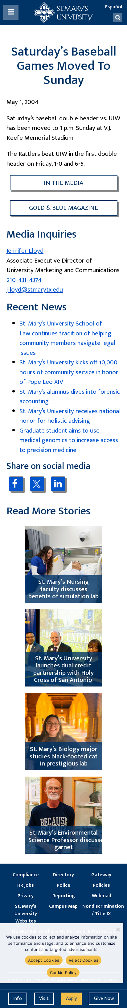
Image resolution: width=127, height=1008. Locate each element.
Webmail (101, 896)
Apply (71, 998)
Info (17, 998)
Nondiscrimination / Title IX (101, 910)
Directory (63, 875)
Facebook (16, 483)
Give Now (104, 998)
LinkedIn (58, 483)
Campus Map (63, 906)
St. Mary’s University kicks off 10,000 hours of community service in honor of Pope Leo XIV (68, 372)
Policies (101, 885)
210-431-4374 (23, 280)
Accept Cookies (43, 960)
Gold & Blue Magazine (63, 207)
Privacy (26, 896)
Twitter (37, 483)
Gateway (101, 875)
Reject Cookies (84, 960)
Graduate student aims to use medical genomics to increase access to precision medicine (68, 440)
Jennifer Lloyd (24, 250)
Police (63, 885)
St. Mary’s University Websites (25, 914)
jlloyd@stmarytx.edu (34, 289)
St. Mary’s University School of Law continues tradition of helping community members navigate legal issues (67, 338)
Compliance (26, 875)
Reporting (63, 896)
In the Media (63, 182)
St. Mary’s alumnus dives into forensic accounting (69, 396)
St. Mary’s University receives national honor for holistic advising (70, 416)
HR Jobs (25, 885)
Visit (44, 998)
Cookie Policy (63, 972)
